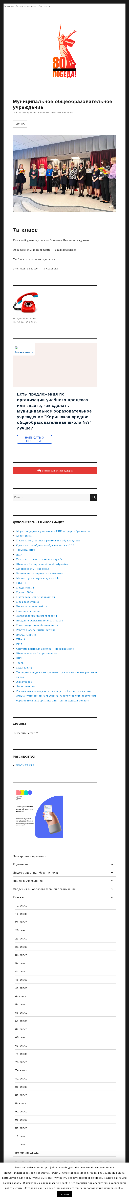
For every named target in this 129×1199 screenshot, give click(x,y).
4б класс (21, 979)
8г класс (21, 1103)
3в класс (21, 963)
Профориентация (27, 601)
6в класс (21, 1045)
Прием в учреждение (28, 881)
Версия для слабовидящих (57, 470)
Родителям (20, 864)
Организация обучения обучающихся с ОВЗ (45, 545)
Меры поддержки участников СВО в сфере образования (53, 531)
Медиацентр (24, 667)
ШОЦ (20, 658)
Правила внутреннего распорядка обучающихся (48, 540)
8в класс (21, 1095)
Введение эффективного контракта (39, 620)
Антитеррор (24, 681)
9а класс (21, 1111)
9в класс (21, 1128)
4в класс (21, 988)
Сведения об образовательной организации (44, 889)
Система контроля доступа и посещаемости (45, 648)
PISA (19, 644)
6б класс (21, 1037)
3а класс (21, 947)
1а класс (21, 905)
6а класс (21, 1029)
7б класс (21, 1062)
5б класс (21, 1012)
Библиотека (24, 535)
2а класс (21, 922)
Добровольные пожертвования (36, 615)
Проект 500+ (24, 592)
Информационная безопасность (37, 625)
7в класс (21, 1070)
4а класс (21, 971)
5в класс (21, 1021)
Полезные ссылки (28, 611)
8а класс (21, 1078)
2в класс (21, 938)
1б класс (21, 914)
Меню (20, 124)
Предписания (25, 587)
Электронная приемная (29, 856)
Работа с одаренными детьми (35, 630)
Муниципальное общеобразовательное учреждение (62, 104)
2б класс (21, 930)
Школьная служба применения (36, 653)
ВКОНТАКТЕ (25, 765)
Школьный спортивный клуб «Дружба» (42, 564)
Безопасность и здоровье (32, 568)
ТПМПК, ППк (25, 550)
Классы (18, 897)
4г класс (21, 996)
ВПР (19, 554)
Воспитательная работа (31, 606)
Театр (20, 662)
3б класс (21, 955)
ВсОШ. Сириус (26, 634)
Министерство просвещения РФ (37, 578)
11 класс (21, 1144)
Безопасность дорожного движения (39, 573)
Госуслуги (44, 5)
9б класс (21, 1120)
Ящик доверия (25, 686)
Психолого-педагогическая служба (39, 559)
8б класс (21, 1087)
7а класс (21, 1054)
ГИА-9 (20, 639)
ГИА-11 (21, 582)
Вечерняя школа (27, 1152)
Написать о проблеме (34, 439)
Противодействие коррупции (20, 5)
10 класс (21, 1136)
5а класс (21, 1004)
